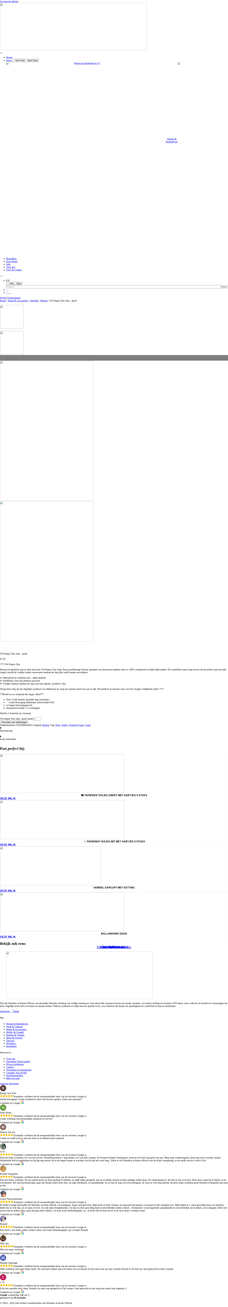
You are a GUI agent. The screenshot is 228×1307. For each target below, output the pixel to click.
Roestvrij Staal (76, 725)
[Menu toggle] (1, 52)
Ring (57, 725)
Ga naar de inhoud (9, 1)
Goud (87, 725)
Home (3, 300)
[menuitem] (92, 141)
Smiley (64, 725)
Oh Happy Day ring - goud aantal (16, 718)
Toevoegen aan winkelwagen (14, 722)
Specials (114, 947)
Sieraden (34, 300)
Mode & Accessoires (18, 300)
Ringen (44, 300)
